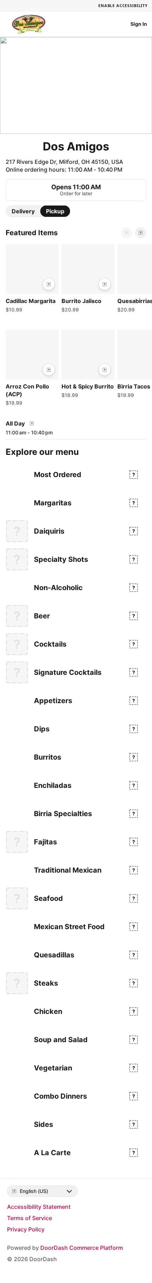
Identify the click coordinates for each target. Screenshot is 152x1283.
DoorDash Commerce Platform (81, 1247)
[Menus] (31, 423)
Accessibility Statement (39, 1206)
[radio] (23, 211)
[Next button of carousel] (140, 232)
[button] (31, 280)
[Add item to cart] (48, 284)
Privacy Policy (26, 1229)
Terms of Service (29, 1218)
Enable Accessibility (123, 5)
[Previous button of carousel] (126, 232)
